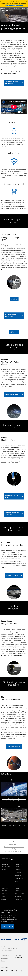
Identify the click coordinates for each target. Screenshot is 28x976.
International (4, 893)
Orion (13, 299)
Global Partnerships (14, 844)
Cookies (3, 961)
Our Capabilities (5, 866)
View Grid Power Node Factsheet (12, 514)
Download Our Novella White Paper (12, 82)
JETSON (12, 332)
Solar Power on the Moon (11, 496)
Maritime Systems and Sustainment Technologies (14, 848)
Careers (17, 866)
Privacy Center (5, 955)
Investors (3, 896)
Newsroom (18, 875)
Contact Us (18, 890)
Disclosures (18, 899)
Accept (7, 5)
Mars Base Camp (13, 746)
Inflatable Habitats (12, 575)
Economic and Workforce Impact (14, 851)
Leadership (18, 872)
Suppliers (3, 899)
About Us (17, 882)
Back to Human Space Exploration (10, 8)
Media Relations (19, 893)
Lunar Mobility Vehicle (12, 394)
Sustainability (18, 878)
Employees (4, 890)
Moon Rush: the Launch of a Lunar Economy (14, 825)
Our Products (4, 869)
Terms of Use (4, 958)
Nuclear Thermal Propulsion (11, 315)
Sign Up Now (6, 926)
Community (18, 869)
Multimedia (18, 896)
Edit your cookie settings (17, 5)
